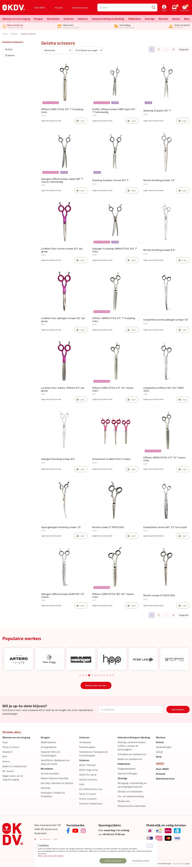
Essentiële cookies (140, 861)
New (187, 18)
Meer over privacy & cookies (50, 856)
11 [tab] (110, 675)
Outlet (159, 751)
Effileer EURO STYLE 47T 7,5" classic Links (113, 389)
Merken (163, 18)
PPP (4, 756)
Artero (6, 761)
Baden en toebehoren (14, 766)
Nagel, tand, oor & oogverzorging (12, 777)
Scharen (83, 18)
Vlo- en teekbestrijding (131, 796)
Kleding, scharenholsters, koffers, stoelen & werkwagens (132, 746)
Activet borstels (50, 773)
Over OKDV (39, 7)
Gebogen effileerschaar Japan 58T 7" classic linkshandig (62, 180)
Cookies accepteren (113, 861)
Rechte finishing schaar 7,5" (159, 180)
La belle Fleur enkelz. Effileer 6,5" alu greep (62, 389)
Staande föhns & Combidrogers (50, 753)
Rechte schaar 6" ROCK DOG (159, 595)
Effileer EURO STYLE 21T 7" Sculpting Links (62, 110)
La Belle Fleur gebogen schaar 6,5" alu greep (63, 319)
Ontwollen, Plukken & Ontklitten (53, 794)
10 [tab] (107, 675)
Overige (150, 18)
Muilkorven (124, 801)
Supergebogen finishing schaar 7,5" (61, 527)
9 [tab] (104, 675)
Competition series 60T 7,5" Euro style (165, 527)
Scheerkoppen (87, 747)
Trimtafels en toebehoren (132, 754)
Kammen (46, 787)
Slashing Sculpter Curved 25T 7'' (110, 180)
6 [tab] (95, 675)
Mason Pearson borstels (55, 778)
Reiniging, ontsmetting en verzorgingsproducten (132, 785)
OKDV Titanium (87, 765)
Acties (176, 18)
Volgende (183, 49)
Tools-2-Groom (10, 747)
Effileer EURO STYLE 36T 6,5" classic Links (113, 595)
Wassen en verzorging (16, 18)
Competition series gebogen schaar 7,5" (165, 319)
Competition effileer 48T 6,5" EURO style (163, 389)
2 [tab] (83, 675)
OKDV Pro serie (88, 774)
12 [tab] (113, 675)
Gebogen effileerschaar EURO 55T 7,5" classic (62, 595)
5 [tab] (92, 675)
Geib (81, 784)
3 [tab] (86, 675)
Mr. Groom (8, 771)
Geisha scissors (28, 34)
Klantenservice (80, 7)
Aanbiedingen (164, 747)
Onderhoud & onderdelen (132, 805)
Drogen (38, 18)
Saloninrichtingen (128, 773)
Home (5, 34)
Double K (7, 751)
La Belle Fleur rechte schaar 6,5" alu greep (62, 250)
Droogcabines (49, 747)
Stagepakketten (127, 768)
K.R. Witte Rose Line (90, 789)
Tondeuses (85, 742)
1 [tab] (80, 675)
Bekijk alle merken (95, 685)
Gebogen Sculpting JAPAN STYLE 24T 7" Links (114, 250)
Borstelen (53, 18)
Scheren (68, 18)
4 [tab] (89, 675)
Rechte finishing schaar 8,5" (159, 249)
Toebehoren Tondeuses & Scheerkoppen (93, 753)
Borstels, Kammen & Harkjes (57, 783)
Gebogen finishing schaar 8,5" (58, 458)
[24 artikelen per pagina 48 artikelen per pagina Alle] (87, 50)
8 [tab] (101, 675)
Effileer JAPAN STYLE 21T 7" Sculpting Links (113, 319)
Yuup (5, 742)
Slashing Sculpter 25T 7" (157, 110)
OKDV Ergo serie (88, 769)
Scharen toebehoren (90, 803)
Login (82, 120)
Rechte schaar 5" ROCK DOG (108, 527)
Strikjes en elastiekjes (130, 791)
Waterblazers (48, 742)
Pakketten (134, 18)
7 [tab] (98, 675)
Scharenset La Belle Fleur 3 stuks (111, 458)
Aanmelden (178, 709)
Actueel (59, 7)
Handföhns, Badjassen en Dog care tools (55, 762)
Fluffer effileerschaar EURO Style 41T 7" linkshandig (113, 110)
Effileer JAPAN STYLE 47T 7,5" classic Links (164, 459)
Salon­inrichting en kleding (108, 18)
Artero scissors (87, 798)
